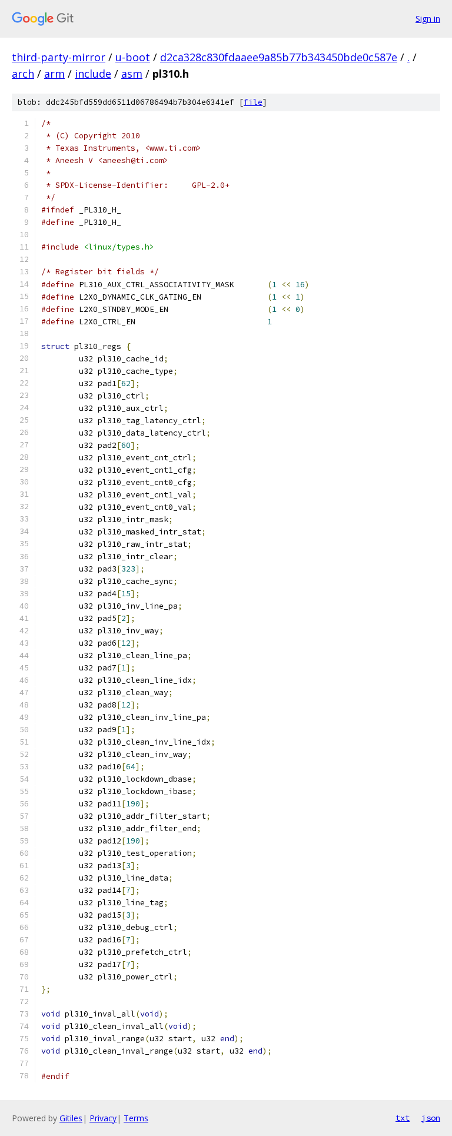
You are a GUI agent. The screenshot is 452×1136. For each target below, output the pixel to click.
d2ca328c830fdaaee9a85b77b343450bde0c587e (278, 57)
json (430, 1117)
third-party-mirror (58, 57)
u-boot (132, 57)
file (253, 102)
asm (131, 74)
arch (23, 74)
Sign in (428, 18)
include (93, 74)
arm (54, 74)
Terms (136, 1118)
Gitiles (70, 1118)
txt (403, 1117)
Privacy (103, 1118)
